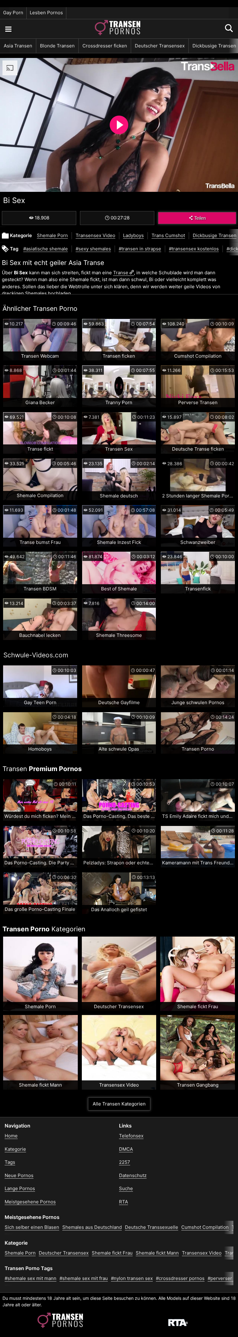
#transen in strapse (140, 249)
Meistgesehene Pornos (30, 1202)
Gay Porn (13, 12)
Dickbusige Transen (214, 235)
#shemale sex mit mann (30, 1278)
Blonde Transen (57, 46)
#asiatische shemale (45, 249)
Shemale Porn (52, 235)
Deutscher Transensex (160, 46)
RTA (123, 1202)
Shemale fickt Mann (157, 1253)
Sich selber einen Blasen (32, 1227)
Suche (126, 1188)
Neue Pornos (19, 1175)
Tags (10, 1162)
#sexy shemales (93, 249)
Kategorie (15, 1149)
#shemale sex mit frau (84, 1278)
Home (11, 1136)
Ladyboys (133, 235)
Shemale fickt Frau (112, 1253)
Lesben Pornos (46, 12)
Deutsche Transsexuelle (151, 1227)
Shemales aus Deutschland (92, 1227)
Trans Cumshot (168, 235)
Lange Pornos (20, 1188)
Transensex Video (95, 235)
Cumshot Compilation (205, 1227)
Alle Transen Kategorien (119, 1104)
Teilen (200, 218)
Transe (120, 273)
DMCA (126, 1149)
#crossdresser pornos (180, 1278)
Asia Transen (18, 46)
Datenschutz (133, 1175)
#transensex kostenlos (194, 249)
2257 (124, 1162)
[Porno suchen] (8, 29)
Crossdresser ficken (104, 46)
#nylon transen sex (132, 1278)
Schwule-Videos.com (35, 655)
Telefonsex (131, 1136)
